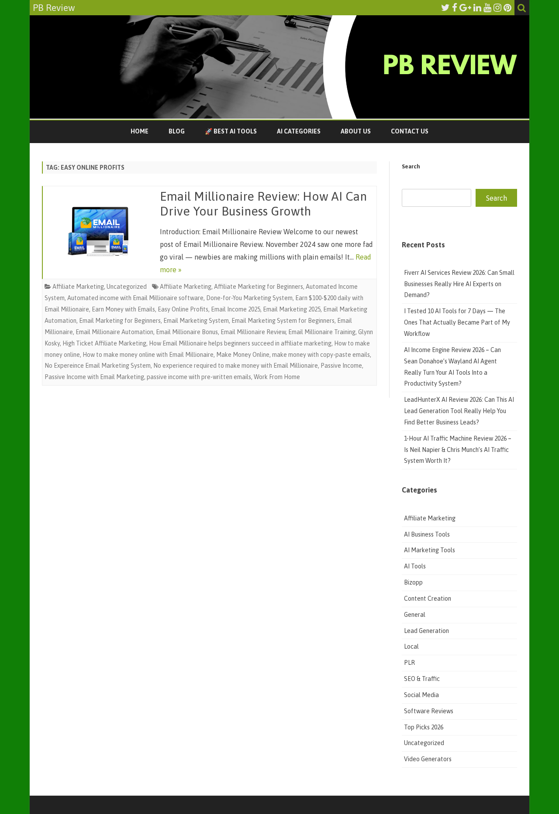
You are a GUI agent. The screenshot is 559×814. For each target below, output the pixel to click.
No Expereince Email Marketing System (98, 365)
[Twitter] (445, 7)
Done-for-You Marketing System (249, 297)
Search (411, 166)
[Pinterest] (507, 7)
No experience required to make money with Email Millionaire (235, 365)
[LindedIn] (477, 7)
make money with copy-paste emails (321, 354)
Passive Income (341, 365)
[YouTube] (487, 7)
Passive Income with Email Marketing (94, 376)
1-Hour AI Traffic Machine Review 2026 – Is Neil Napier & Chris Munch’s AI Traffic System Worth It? (457, 450)
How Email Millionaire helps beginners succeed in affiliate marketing (240, 343)
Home (139, 131)
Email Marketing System (196, 320)
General (414, 614)
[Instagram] (497, 7)
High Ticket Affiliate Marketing (104, 343)
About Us (356, 131)
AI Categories (299, 131)
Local (411, 646)
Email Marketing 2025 (292, 309)
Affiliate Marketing (78, 286)
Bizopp (414, 582)
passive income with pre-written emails (199, 376)
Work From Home (277, 376)
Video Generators (428, 759)
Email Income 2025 (235, 309)
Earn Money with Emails (123, 309)
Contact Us (409, 131)
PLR (409, 662)
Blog (177, 131)
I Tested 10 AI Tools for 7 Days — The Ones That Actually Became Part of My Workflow (457, 322)
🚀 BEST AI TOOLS (231, 131)
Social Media (421, 694)
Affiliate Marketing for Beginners (258, 286)
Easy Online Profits (183, 309)
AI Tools (415, 566)
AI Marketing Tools (429, 550)
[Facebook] (454, 7)
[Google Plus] (465, 7)
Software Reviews (428, 711)
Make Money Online (242, 354)
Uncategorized (127, 286)
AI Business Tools (427, 534)
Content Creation (427, 598)
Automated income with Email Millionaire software (135, 297)
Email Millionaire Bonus (187, 331)
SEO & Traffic (422, 678)
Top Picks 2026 (423, 727)
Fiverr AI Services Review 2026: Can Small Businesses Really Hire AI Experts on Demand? (459, 284)
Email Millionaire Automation (114, 331)
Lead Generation (426, 630)
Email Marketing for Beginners (120, 320)
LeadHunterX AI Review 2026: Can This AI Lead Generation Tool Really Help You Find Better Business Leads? (459, 411)
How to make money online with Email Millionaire (148, 354)
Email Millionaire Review (253, 331)
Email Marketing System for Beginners (283, 320)
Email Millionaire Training (321, 331)
